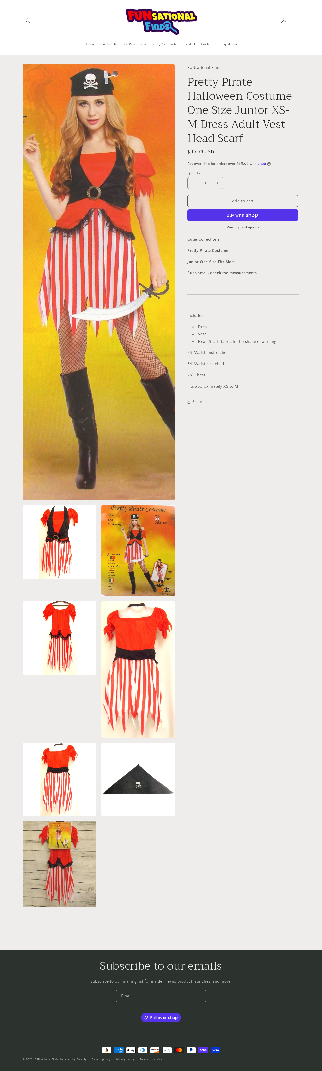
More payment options (243, 227)
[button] (28, 20)
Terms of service (151, 1059)
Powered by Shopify (73, 1059)
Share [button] (197, 402)
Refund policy (101, 1059)
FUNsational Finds (47, 1059)
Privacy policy (125, 1059)
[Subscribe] (200, 996)
